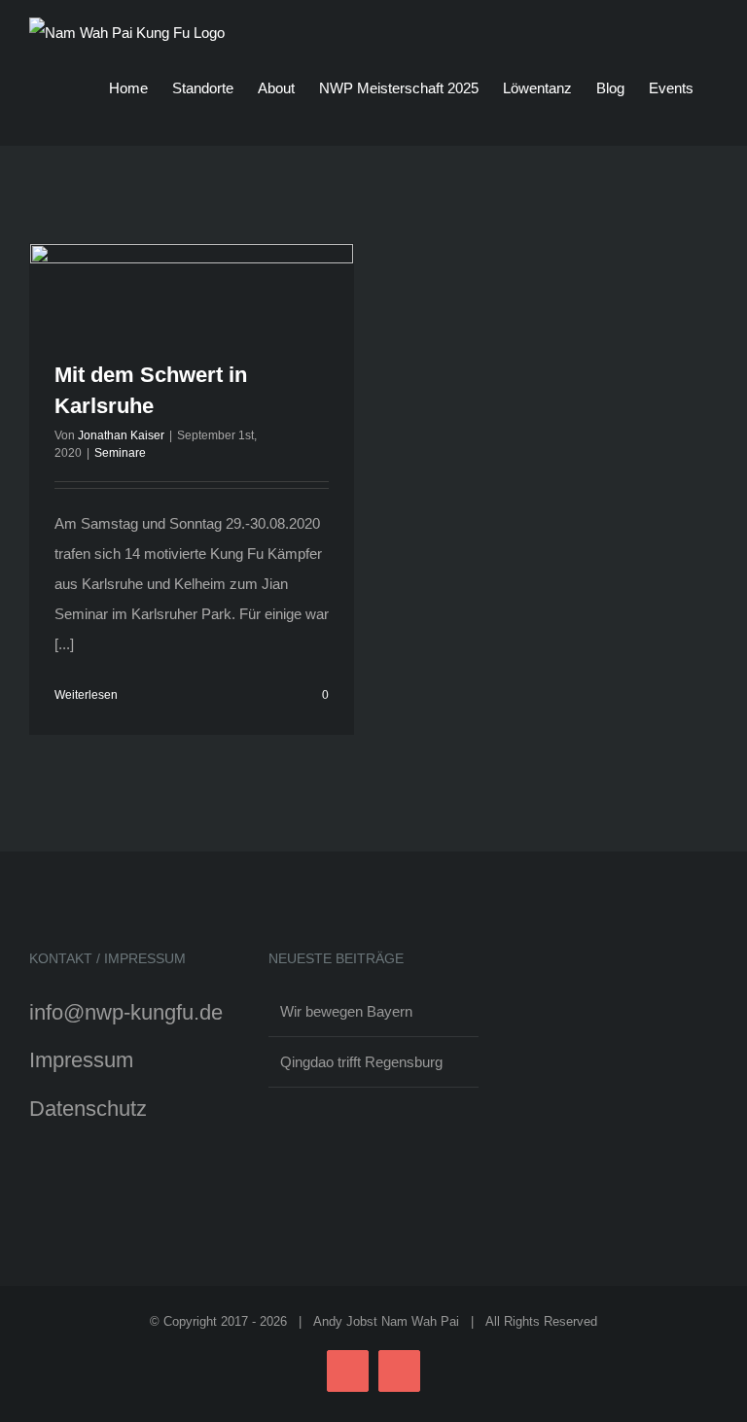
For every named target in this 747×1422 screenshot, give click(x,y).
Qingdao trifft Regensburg (361, 1062)
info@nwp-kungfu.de (126, 1012)
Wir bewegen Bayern (346, 1011)
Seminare (120, 453)
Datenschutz (88, 1108)
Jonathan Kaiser (121, 435)
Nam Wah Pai (420, 1321)
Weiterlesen (86, 695)
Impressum (81, 1060)
